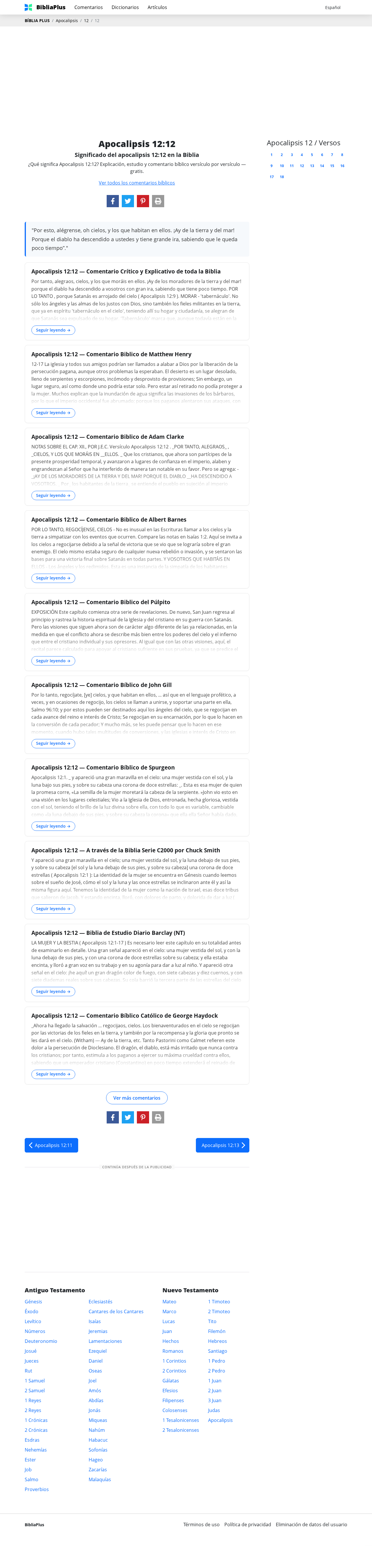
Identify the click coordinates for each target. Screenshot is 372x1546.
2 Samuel (35, 1390)
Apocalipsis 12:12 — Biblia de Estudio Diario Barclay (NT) (108, 933)
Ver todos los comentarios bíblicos (137, 183)
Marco (169, 1311)
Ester (30, 1459)
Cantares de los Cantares (116, 1311)
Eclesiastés (100, 1301)
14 (322, 165)
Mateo (169, 1301)
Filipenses (173, 1400)
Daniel (96, 1361)
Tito (212, 1321)
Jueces (32, 1361)
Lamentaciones (105, 1341)
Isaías (95, 1321)
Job (28, 1469)
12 (86, 20)
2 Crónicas (36, 1430)
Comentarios (88, 7)
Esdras (32, 1440)
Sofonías (98, 1450)
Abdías (96, 1400)
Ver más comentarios (136, 1098)
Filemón (217, 1331)
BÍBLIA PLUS (37, 20)
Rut (28, 1371)
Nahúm (97, 1430)
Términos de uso (201, 1524)
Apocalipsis (67, 20)
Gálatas (170, 1380)
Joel (92, 1380)
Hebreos (217, 1341)
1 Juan (214, 1380)
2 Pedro (216, 1371)
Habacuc (98, 1440)
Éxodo (31, 1311)
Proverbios (37, 1489)
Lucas (168, 1321)
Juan (167, 1331)
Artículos (157, 7)
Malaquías (100, 1479)
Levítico (33, 1321)
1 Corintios (174, 1361)
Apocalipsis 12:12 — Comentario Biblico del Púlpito (100, 602)
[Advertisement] (186, 73)
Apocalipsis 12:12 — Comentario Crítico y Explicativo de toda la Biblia (126, 271)
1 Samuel (35, 1380)
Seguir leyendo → (53, 330)
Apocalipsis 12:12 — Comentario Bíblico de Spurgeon (103, 767)
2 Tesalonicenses (180, 1430)
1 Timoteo (219, 1301)
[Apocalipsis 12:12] (113, 201)
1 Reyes (33, 1400)
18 (282, 176)
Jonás (95, 1410)
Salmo (31, 1479)
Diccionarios (125, 7)
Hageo (96, 1459)
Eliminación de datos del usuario (311, 1524)
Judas (214, 1410)
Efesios (170, 1390)
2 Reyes (33, 1410)
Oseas (95, 1371)
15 (332, 165)
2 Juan (214, 1390)
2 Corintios (174, 1371)
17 (272, 176)
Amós (95, 1390)
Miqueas (98, 1420)
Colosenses (174, 1410)
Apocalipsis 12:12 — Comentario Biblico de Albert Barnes (108, 519)
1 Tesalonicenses (180, 1420)
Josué (31, 1351)
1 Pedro (216, 1361)
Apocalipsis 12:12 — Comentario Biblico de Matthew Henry (111, 354)
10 (282, 165)
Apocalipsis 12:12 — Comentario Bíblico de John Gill (101, 685)
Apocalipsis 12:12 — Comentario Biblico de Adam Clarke (107, 437)
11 (292, 165)
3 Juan (214, 1400)
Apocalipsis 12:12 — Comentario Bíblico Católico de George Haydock (124, 1015)
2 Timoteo (219, 1311)
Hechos (170, 1341)
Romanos (172, 1351)
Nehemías (36, 1450)
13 (312, 165)
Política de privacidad (247, 1524)
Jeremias (98, 1331)
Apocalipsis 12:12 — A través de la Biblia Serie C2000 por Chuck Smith (125, 850)
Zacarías (98, 1469)
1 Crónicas (36, 1420)
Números (35, 1331)
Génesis (33, 1301)
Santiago (217, 1351)
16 (342, 165)
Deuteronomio (41, 1341)
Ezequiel (98, 1351)
